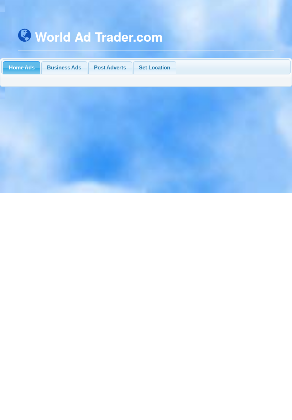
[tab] (21, 67)
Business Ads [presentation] (64, 67)
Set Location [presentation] (154, 67)
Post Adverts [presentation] (110, 67)
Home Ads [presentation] (22, 67)
